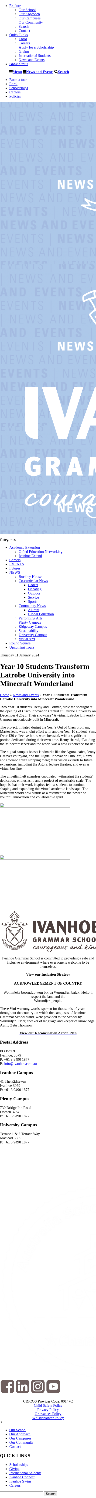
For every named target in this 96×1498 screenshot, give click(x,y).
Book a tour (18, 80)
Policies (15, 96)
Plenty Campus (30, 622)
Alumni (33, 610)
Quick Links (18, 35)
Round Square (20, 643)
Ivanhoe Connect (21, 1477)
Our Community (31, 22)
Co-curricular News (33, 581)
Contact (24, 31)
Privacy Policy (48, 1410)
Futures (14, 568)
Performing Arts (30, 618)
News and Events (32, 60)
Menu (17, 72)
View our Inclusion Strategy (48, 974)
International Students (35, 56)
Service (33, 597)
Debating (34, 589)
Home (4, 695)
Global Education (41, 614)
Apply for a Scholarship (36, 47)
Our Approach (29, 14)
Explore (15, 6)
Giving (24, 51)
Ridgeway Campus (33, 626)
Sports (32, 601)
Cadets (33, 585)
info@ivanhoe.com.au (20, 1064)
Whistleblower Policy (48, 1418)
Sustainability (28, 631)
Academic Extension (24, 547)
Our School (27, 10)
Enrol (23, 39)
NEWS (14, 572)
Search (24, 26)
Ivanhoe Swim (20, 1481)
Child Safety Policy (48, 1405)
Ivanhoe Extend (30, 556)
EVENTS (16, 564)
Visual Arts (27, 639)
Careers (24, 43)
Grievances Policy (48, 1414)
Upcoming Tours (21, 647)
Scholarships (18, 88)
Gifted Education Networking (40, 552)
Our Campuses (30, 18)
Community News (32, 606)
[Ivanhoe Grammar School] (48, 932)
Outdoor (34, 593)
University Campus (33, 635)
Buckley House (30, 577)
